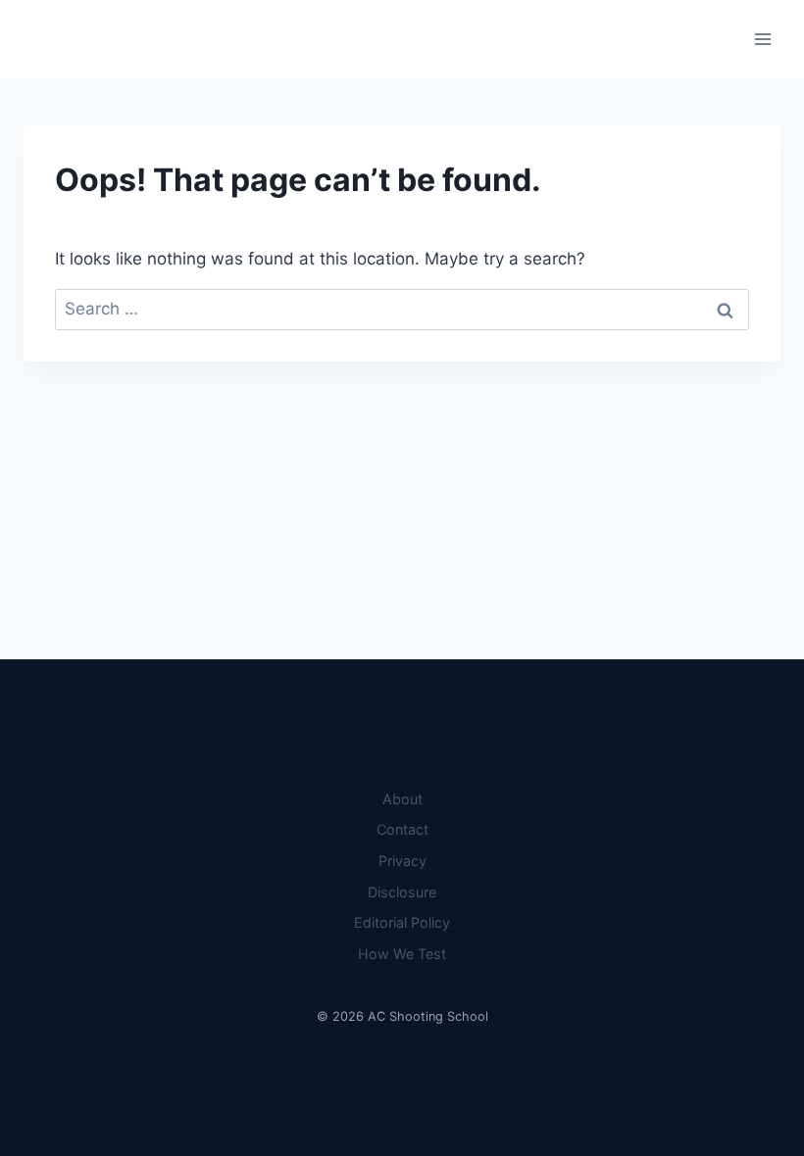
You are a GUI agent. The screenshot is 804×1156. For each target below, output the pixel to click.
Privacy (402, 860)
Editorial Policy (402, 922)
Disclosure (402, 892)
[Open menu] (762, 39)
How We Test (402, 953)
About (402, 799)
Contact (402, 829)
